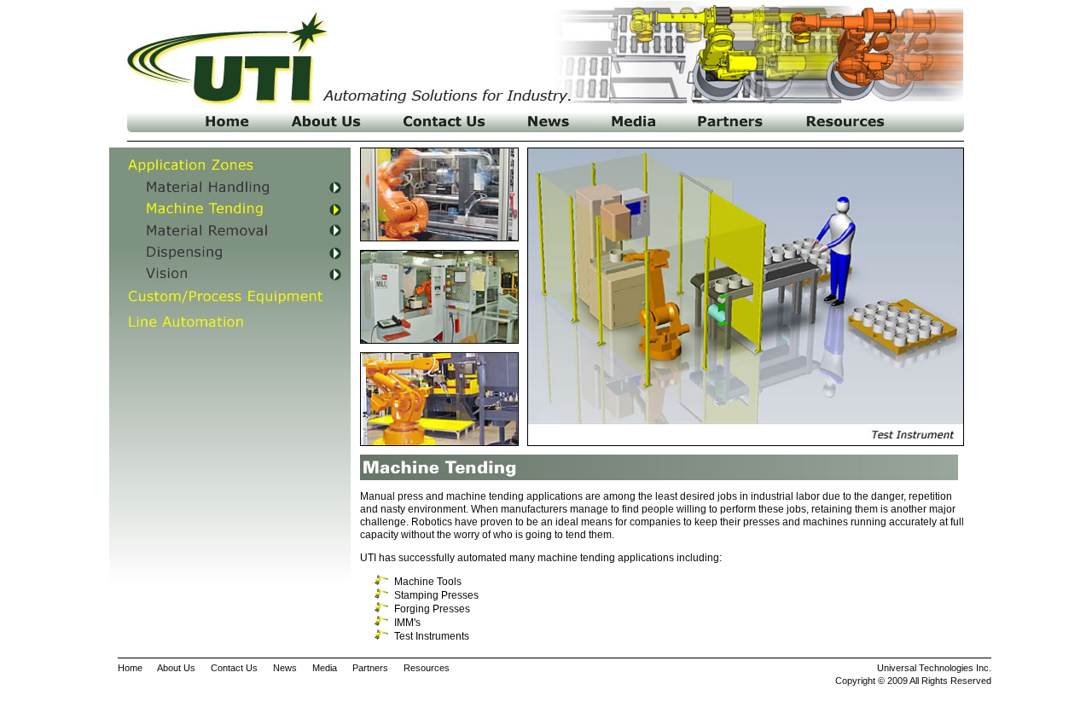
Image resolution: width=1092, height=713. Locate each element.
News (285, 668)
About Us (176, 668)
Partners (370, 668)
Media (324, 668)
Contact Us (234, 668)
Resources (427, 668)
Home (130, 668)
